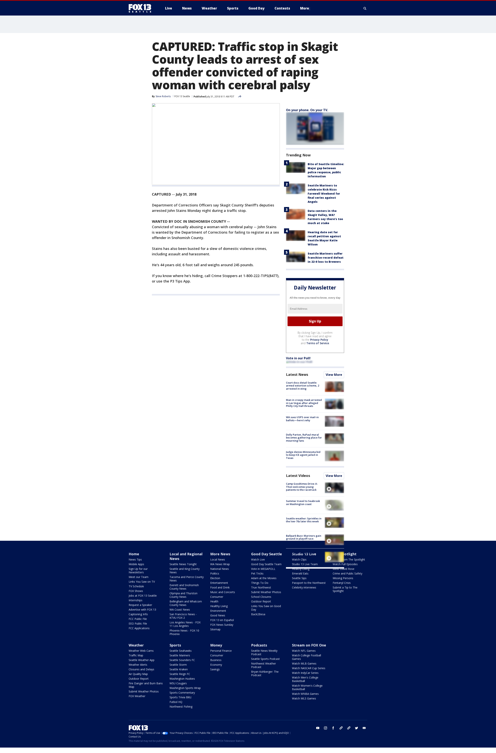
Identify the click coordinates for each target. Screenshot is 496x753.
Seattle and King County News (185, 570)
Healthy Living (219, 606)
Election (215, 578)
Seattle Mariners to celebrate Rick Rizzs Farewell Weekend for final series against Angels (324, 194)
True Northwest (261, 587)
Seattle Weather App (141, 660)
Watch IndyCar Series (305, 673)
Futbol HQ (176, 702)
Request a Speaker (140, 605)
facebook (333, 728)
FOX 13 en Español (222, 620)
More (304, 8)
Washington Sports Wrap (185, 688)
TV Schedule (136, 586)
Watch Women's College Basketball (307, 687)
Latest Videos (298, 475)
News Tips (135, 559)
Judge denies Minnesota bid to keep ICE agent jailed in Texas (303, 455)
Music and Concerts (222, 592)
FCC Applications (139, 628)
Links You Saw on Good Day (266, 607)
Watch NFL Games (304, 650)
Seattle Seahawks (181, 650)
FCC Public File (138, 619)
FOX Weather (137, 696)
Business (215, 660)
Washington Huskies (182, 678)
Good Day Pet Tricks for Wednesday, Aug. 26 (300, 554)
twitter (356, 728)
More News (220, 554)
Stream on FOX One (309, 645)
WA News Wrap (220, 564)
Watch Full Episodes (345, 564)
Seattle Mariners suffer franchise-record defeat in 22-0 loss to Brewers (326, 257)
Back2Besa (258, 614)
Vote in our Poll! (298, 358)
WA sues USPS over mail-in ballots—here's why (302, 418)
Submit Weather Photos (266, 592)
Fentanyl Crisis (342, 583)
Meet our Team (138, 577)
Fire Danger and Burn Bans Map (146, 685)
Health (214, 601)
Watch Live (258, 559)
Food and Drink (220, 587)
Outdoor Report (261, 601)
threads (349, 728)
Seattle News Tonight (183, 564)
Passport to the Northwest (309, 583)
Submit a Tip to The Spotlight (345, 589)
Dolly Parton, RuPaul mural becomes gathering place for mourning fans (304, 437)
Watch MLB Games (304, 663)
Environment (218, 611)
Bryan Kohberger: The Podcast (265, 673)
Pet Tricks (257, 573)
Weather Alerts (138, 664)
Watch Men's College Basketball (305, 679)
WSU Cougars (178, 683)
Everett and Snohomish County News (184, 586)
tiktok (341, 728)
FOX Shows (136, 591)
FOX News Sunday (221, 624)
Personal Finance (221, 650)
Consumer (216, 597)
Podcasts (259, 645)
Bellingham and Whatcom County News (186, 603)
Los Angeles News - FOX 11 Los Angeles (185, 624)
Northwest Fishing (181, 706)
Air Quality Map (138, 674)
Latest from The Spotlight (349, 559)
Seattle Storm (178, 664)
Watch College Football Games (306, 657)
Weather (136, 645)
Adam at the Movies (263, 578)
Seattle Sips (299, 578)
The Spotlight (344, 554)
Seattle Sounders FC (182, 660)
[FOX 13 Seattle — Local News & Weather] (141, 8)
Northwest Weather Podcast (263, 665)
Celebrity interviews (304, 587)
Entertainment (219, 583)
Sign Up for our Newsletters (138, 570)
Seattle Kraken (179, 669)
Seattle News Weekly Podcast (264, 652)
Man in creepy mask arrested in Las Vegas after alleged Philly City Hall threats (304, 403)
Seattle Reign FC (180, 674)
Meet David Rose (343, 569)
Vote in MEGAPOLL (263, 569)
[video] (334, 487)
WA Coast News (180, 609)
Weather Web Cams (141, 650)
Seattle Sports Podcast (265, 659)
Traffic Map (136, 655)
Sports (175, 645)
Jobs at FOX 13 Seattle (143, 595)
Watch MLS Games (304, 698)
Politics (214, 573)
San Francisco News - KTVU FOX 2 (183, 616)
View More (334, 375)
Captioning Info (138, 614)
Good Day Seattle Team (266, 564)
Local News (217, 559)
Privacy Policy (319, 339)
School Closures (261, 597)
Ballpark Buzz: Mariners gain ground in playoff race (303, 537)
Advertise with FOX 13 (142, 609)
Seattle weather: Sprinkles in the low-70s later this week (303, 520)
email (364, 728)
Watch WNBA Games (305, 694)
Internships (135, 600)
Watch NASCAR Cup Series (308, 668)
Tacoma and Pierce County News (187, 578)
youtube (318, 728)
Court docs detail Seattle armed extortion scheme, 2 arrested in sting (302, 385)
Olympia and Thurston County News (183, 595)
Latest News (297, 374)
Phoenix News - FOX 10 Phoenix (184, 632)
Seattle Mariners (180, 655)
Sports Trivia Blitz (180, 697)
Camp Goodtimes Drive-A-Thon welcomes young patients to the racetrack (302, 486)
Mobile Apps (136, 564)
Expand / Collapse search (365, 8)
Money (216, 645)
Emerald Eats (300, 573)
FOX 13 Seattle (182, 96)
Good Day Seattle (266, 554)
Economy (216, 664)
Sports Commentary (182, 692)
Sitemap (215, 629)
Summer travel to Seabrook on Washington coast (303, 502)
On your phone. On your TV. (307, 110)
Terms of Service (317, 343)
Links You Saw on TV (142, 581)
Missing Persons (343, 578)
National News (219, 569)
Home (134, 554)
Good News (217, 615)
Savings (215, 669)
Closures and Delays (141, 669)
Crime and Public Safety (347, 573)
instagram (325, 728)
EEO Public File (138, 623)
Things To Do (259, 583)
